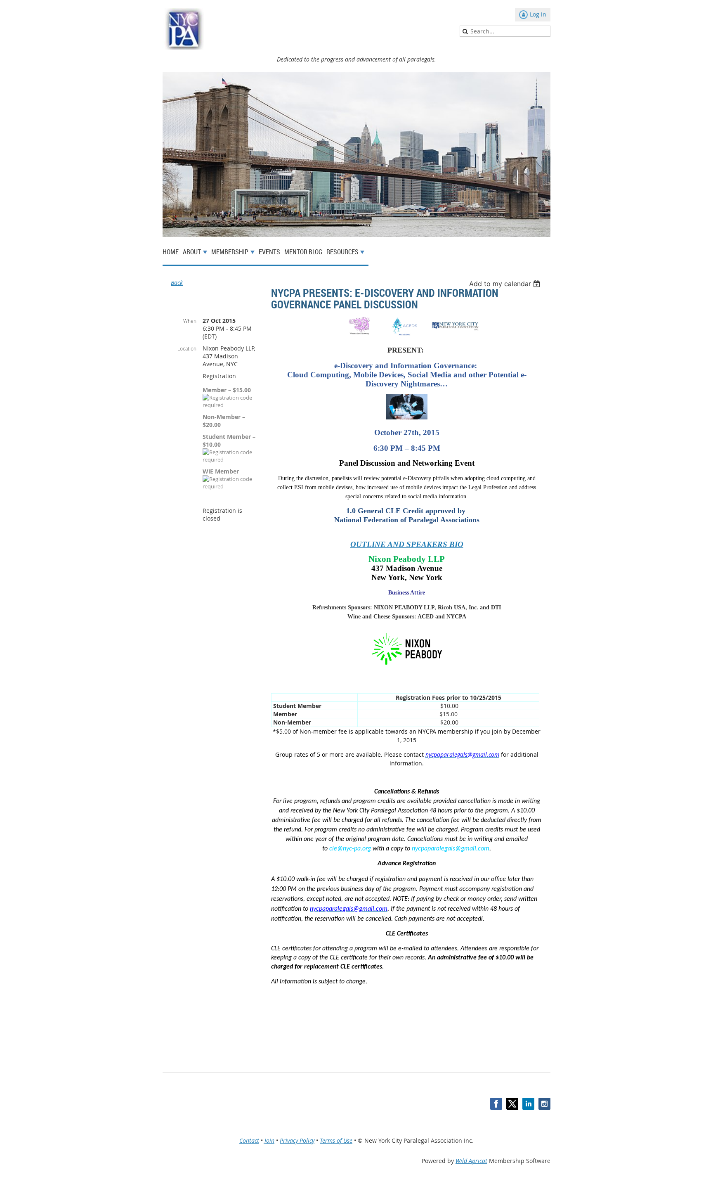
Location (186, 348)
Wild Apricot (471, 1161)
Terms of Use (336, 1140)
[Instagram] (544, 1104)
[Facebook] (496, 1104)
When (189, 320)
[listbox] (505, 284)
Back (177, 283)
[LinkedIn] (528, 1104)
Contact (249, 1140)
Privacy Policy (297, 1140)
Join (269, 1140)
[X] (512, 1104)
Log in (538, 14)
